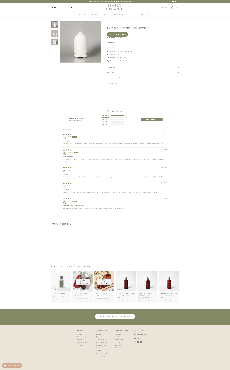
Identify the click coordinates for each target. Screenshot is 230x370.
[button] (111, 37)
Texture (117, 342)
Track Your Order (101, 342)
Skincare (106, 14)
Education (146, 14)
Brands (82, 14)
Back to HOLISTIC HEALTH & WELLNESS (116, 317)
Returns (98, 350)
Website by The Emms (122, 366)
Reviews (80, 339)
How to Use (112, 83)
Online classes (82, 342)
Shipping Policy (101, 345)
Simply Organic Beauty (59, 256)
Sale (136, 14)
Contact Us (100, 348)
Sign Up (167, 7)
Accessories (119, 348)
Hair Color (118, 334)
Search (98, 334)
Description (112, 67)
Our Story (80, 334)
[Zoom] (80, 42)
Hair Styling (119, 339)
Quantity (110, 42)
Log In (161, 7)
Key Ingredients (114, 78)
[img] (67, 134)
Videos (79, 345)
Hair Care (94, 14)
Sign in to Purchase (117, 34)
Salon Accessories (121, 14)
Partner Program (83, 337)
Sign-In (98, 337)
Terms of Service (101, 353)
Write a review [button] (151, 119)
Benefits (110, 73)
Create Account (101, 339)
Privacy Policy (100, 356)
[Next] (54, 55)
